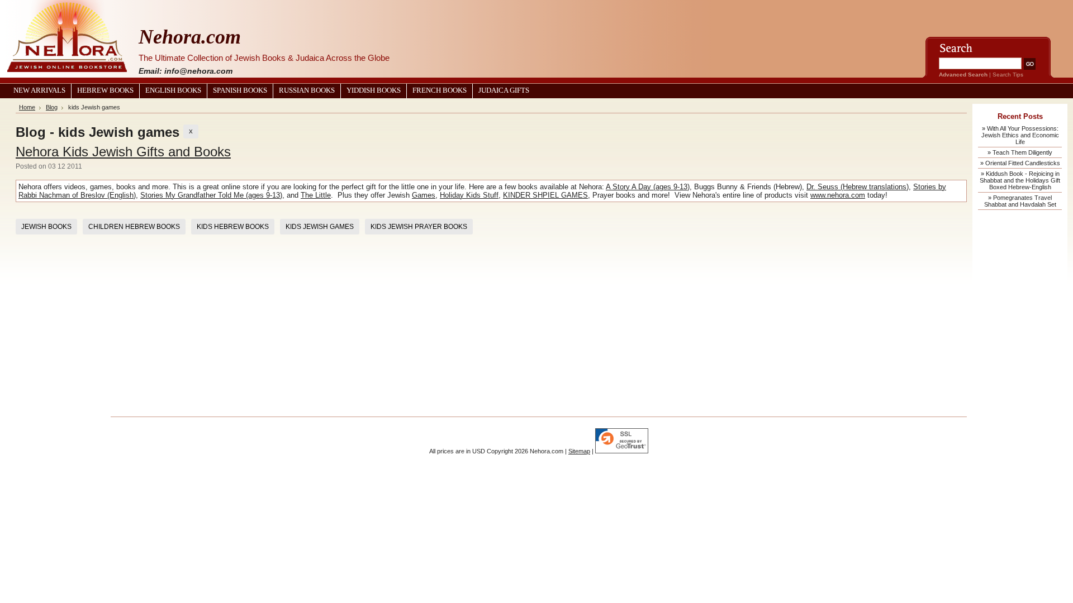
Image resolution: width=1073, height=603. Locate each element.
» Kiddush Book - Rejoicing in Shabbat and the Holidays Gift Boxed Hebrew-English (1020, 180)
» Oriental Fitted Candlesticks (1020, 163)
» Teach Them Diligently (1019, 152)
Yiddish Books (373, 90)
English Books (173, 90)
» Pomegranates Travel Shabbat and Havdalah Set (1020, 201)
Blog (52, 107)
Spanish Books (240, 90)
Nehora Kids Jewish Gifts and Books (123, 151)
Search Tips (1008, 74)
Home (27, 107)
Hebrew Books (105, 90)
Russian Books (307, 90)
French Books (439, 90)
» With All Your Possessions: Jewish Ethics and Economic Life (1020, 135)
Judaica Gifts (503, 90)
